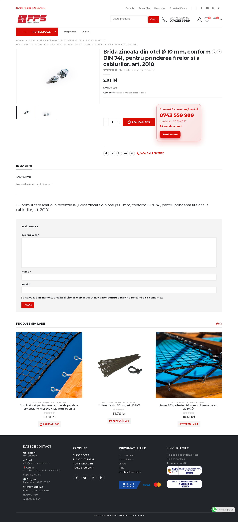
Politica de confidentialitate (182, 454)
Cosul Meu (159, 8)
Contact (85, 32)
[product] (49, 365)
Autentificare (180, 8)
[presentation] (17, 76)
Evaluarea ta (30, 226)
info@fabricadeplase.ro (36, 463)
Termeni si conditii (177, 463)
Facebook (106, 153)
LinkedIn (119, 153)
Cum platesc (126, 459)
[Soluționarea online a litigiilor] (184, 483)
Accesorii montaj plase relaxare (131, 92)
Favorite (130, 8)
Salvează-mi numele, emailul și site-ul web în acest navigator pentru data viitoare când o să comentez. (94, 297)
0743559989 (30, 455)
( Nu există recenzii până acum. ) (137, 70)
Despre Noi (70, 32)
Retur (122, 468)
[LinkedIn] (219, 8)
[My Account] (199, 19)
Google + (125, 153)
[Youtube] (207, 8)
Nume (26, 271)
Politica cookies (176, 459)
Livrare (122, 463)
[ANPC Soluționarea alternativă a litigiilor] (184, 470)
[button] (217, 324)
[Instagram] (213, 8)
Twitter (112, 153)
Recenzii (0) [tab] (24, 165)
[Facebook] (201, 8)
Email (132, 153)
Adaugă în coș (141, 122)
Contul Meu (144, 8)
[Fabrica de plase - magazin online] (32, 19)
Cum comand (126, 455)
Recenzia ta (30, 235)
